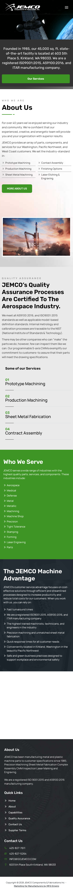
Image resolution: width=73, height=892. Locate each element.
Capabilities (15, 812)
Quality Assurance (19, 818)
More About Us (17, 188)
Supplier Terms (17, 830)
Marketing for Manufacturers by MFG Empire (36, 886)
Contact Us (15, 824)
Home (11, 800)
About (12, 806)
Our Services (36, 78)
